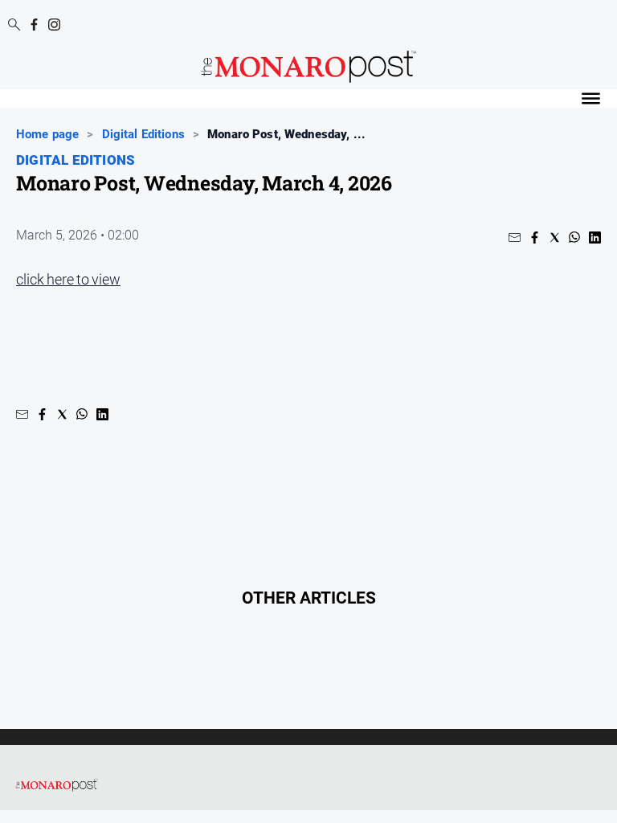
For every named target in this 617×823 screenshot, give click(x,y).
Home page (47, 134)
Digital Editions (143, 134)
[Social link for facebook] (34, 24)
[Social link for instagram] (54, 24)
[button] (515, 237)
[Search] (14, 25)
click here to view (68, 279)
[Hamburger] (591, 98)
